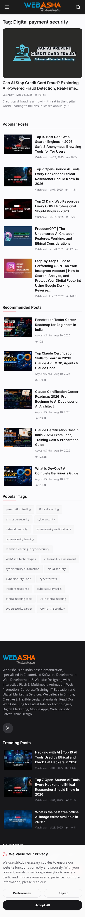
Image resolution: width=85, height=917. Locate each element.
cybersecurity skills (49, 589)
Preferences (22, 893)
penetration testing (18, 509)
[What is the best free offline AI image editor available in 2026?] (18, 819)
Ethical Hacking (49, 509)
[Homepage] (42, 7)
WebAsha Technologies (21, 559)
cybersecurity (46, 519)
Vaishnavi (8, 95)
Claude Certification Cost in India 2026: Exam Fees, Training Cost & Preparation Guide (56, 437)
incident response (17, 589)
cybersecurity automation (22, 569)
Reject (63, 893)
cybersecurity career (19, 608)
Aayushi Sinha (43, 335)
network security (17, 529)
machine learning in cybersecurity (27, 549)
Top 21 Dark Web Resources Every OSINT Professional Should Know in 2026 (57, 206)
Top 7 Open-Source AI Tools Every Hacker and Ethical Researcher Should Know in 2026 (57, 176)
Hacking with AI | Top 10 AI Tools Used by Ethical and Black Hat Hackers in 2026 (56, 757)
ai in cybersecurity (17, 519)
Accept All (42, 905)
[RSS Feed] (8, 728)
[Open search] (78, 7)
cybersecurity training (20, 539)
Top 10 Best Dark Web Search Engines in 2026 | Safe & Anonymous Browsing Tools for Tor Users (58, 144)
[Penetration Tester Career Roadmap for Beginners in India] (18, 327)
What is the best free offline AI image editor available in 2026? (57, 817)
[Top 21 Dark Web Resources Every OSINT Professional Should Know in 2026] (18, 209)
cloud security (57, 569)
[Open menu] (7, 7)
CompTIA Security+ (52, 608)
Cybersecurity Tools (18, 579)
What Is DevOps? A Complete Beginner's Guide (56, 471)
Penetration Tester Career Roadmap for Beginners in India (55, 325)
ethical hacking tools (19, 599)
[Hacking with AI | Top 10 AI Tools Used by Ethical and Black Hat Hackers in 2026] (18, 760)
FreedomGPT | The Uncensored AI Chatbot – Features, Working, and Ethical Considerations (54, 236)
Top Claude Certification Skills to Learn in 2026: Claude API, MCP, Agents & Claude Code (56, 360)
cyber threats (48, 579)
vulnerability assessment (60, 559)
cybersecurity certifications (53, 529)
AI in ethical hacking (53, 599)
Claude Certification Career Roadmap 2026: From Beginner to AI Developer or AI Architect (57, 399)
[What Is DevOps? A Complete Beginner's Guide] (18, 476)
